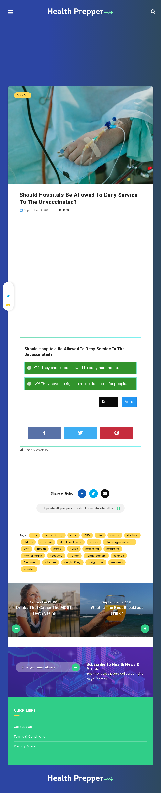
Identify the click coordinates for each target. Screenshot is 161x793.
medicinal (92, 549)
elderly (28, 542)
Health (41, 549)
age (34, 535)
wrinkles (29, 569)
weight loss (95, 562)
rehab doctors (96, 555)
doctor (114, 535)
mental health (33, 555)
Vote (129, 401)
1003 (65, 210)
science (118, 555)
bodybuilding (54, 535)
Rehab (74, 555)
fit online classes (71, 542)
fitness (94, 542)
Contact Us (23, 726)
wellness (117, 562)
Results (108, 401)
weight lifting (72, 562)
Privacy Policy (25, 746)
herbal (57, 549)
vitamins (50, 562)
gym (26, 549)
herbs (74, 549)
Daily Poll (22, 95)
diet (100, 535)
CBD (87, 535)
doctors (132, 535)
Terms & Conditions (29, 736)
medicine (112, 549)
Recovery (56, 555)
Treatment (31, 562)
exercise (46, 542)
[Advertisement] (80, 47)
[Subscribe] (76, 667)
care (73, 535)
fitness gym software (120, 542)
